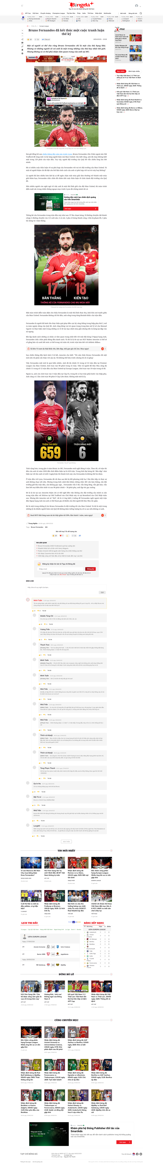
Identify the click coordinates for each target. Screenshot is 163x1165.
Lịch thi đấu (29, 922)
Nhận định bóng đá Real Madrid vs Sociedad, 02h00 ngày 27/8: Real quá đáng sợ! (129, 102)
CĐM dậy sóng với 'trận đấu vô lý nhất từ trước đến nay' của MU (60, 556)
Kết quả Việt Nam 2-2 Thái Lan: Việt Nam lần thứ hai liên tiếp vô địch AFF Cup (77, 997)
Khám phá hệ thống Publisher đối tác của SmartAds (95, 1130)
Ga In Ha (37, 784)
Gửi (102, 592)
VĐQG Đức (47, 913)
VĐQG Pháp (71, 880)
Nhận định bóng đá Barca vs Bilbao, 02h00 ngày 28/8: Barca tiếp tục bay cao (130, 110)
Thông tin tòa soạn (25, 1161)
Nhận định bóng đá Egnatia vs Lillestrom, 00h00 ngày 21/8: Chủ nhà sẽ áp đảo (77, 1076)
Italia (84, 13)
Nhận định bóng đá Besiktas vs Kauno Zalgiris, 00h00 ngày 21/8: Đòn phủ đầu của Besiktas (30, 1107)
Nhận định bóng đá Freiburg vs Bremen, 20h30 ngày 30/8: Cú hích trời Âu (54, 907)
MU (46, 527)
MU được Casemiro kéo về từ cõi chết (51, 553)
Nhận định (98, 13)
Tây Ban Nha (71, 13)
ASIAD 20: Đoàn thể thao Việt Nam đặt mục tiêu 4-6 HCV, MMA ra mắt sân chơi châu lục (101, 907)
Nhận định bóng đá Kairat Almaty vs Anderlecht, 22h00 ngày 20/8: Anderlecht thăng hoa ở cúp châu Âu (77, 1107)
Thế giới (70, 913)
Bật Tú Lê (37, 797)
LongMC (37, 826)
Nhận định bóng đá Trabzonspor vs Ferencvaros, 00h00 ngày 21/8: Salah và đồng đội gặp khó (54, 1107)
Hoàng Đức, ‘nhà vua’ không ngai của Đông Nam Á (53, 996)
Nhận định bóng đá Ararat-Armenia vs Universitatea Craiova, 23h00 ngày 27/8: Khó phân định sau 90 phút (53, 1044)
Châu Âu (34, 26)
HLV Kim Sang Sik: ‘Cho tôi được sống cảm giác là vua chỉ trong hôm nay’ (31, 996)
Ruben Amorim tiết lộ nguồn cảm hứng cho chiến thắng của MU (60, 551)
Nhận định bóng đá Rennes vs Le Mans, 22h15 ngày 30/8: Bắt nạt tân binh (78, 874)
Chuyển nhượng (45, 13)
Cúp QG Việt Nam (33, 929)
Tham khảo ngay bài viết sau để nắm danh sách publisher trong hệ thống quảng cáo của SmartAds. (101, 1136)
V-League (24, 911)
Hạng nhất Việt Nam (46, 929)
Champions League (58, 13)
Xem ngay (68, 208)
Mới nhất (123, 13)
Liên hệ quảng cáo (37, 1161)
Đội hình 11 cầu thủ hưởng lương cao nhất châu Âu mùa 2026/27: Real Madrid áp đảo (77, 907)
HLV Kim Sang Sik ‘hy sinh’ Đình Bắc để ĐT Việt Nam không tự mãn (54, 872)
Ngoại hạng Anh (26, 878)
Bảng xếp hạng (94, 922)
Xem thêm (66, 841)
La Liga (67, 929)
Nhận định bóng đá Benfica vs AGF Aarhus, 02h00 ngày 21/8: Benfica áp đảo (101, 1076)
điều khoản (63, 574)
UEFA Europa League (96, 929)
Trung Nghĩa (32, 523)
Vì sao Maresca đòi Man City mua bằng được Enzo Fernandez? (30, 872)
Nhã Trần (37, 810)
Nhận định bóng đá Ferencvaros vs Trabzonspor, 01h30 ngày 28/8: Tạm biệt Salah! (54, 1076)
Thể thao (90, 13)
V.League (24, 929)
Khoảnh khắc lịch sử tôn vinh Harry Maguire (53, 548)
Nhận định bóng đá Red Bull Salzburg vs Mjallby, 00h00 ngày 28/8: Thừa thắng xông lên (30, 1076)
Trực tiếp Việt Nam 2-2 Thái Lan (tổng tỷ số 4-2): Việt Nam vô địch (129, 77)
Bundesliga (80, 929)
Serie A (73, 929)
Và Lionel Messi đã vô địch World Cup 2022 (121, 56)
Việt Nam (35, 13)
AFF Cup (28, 13)
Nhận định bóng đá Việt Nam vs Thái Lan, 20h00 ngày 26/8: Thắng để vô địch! (101, 997)
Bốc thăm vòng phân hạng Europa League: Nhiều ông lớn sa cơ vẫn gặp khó (101, 874)
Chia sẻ (47, 39)
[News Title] (22, 49)
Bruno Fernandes (37, 527)
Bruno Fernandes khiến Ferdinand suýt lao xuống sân (56, 546)
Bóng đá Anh (133, 13)
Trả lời (44, 611)
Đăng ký (90, 569)
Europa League (44, 26)
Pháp (78, 13)
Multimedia (107, 13)
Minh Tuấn (38, 600)
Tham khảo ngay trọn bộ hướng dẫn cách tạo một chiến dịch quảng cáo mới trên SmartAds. (80, 203)
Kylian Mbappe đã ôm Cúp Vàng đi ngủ (121, 46)
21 (38, 39)
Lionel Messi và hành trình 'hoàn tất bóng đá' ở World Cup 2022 (121, 37)
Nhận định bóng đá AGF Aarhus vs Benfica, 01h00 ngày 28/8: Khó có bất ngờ (78, 1043)
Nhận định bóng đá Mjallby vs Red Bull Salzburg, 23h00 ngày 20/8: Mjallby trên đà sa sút (100, 1107)
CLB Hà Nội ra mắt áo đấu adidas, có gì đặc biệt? (30, 906)
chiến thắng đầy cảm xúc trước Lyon (57, 154)
